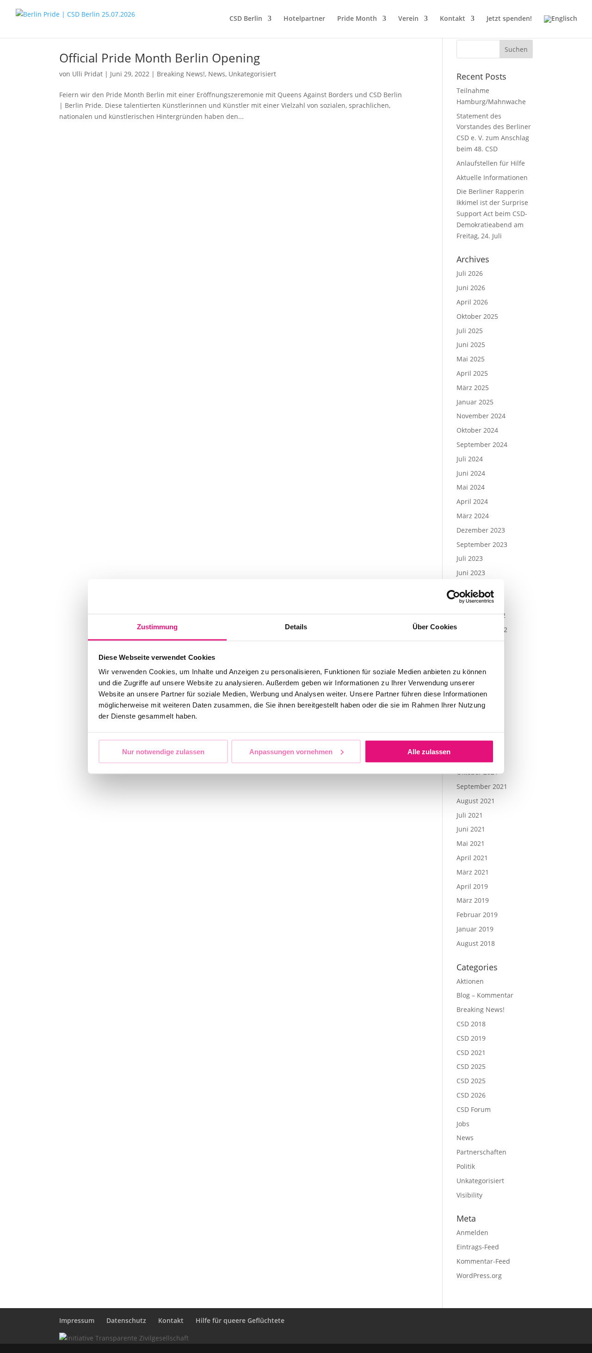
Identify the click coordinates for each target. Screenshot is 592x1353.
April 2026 (472, 302)
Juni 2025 (470, 344)
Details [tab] (296, 627)
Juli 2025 (469, 330)
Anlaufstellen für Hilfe (490, 163)
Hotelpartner (304, 19)
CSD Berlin (245, 19)
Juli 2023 (469, 558)
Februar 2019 (477, 914)
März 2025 (472, 387)
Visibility (469, 1195)
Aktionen (470, 981)
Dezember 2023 (480, 530)
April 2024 (472, 501)
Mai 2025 (470, 358)
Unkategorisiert (252, 73)
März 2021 (472, 872)
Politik (465, 1166)
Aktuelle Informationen (492, 177)
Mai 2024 (470, 487)
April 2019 (472, 886)
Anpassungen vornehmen (291, 751)
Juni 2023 (470, 572)
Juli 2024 (469, 458)
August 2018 (475, 943)
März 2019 (472, 900)
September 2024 (481, 444)
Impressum (76, 1320)
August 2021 (475, 800)
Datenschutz (126, 1320)
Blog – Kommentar (484, 995)
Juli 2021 (469, 815)
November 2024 (481, 415)
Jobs (462, 1123)
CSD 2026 (471, 1095)
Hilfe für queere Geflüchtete (240, 1320)
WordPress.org (479, 1275)
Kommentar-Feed (483, 1261)
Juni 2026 (470, 287)
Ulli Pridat (87, 73)
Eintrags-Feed (477, 1246)
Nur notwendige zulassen (163, 751)
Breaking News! (181, 73)
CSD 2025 (471, 1066)
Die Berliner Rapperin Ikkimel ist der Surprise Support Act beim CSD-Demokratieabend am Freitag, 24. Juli (492, 213)
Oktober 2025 (477, 316)
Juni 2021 (470, 829)
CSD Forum (473, 1109)
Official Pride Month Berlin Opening (159, 58)
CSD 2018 (471, 1023)
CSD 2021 (471, 1052)
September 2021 (481, 786)
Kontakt (452, 19)
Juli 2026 (469, 273)
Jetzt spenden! (509, 19)
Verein (408, 19)
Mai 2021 (470, 843)
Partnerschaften (481, 1152)
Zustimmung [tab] (157, 627)
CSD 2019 (471, 1038)
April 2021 (472, 857)
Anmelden (472, 1232)
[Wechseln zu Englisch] (560, 26)
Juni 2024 (470, 473)
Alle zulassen (428, 751)
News (216, 73)
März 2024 (472, 515)
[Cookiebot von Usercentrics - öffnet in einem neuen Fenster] (453, 596)
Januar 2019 (474, 929)
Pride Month (357, 19)
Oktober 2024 (477, 430)
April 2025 (472, 373)
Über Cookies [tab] (435, 627)
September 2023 (481, 544)
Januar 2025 (474, 401)
